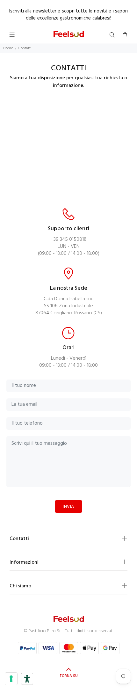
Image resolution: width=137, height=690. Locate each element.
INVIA (68, 506)
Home (8, 48)
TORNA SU (69, 676)
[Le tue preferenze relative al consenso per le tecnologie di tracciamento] (11, 679)
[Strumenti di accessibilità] (27, 679)
